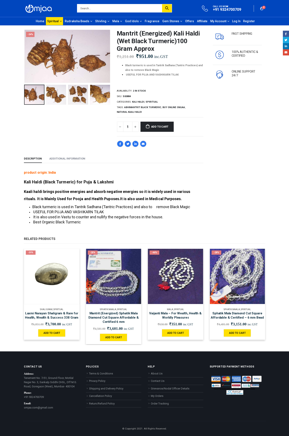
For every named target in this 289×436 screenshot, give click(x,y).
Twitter (127, 143)
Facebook (120, 143)
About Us (156, 373)
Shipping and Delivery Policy (106, 388)
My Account (218, 21)
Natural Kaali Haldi (129, 112)
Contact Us (157, 380)
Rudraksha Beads (77, 21)
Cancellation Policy (100, 395)
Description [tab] (33, 158)
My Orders (157, 395)
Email (143, 143)
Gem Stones (170, 21)
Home (40, 21)
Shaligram (46, 309)
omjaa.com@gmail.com (38, 407)
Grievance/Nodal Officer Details (170, 388)
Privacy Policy (97, 380)
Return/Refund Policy (102, 403)
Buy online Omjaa (173, 107)
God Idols (132, 21)
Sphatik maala (108, 309)
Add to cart (159, 126)
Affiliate (202, 21)
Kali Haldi (138, 101)
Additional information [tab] (67, 158)
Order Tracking (160, 403)
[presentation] (25, 56)
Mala (115, 21)
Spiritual (53, 21)
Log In (236, 21)
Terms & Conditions (101, 373)
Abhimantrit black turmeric (142, 107)
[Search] (167, 8)
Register (249, 21)
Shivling (100, 21)
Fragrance (152, 21)
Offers (189, 21)
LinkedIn (135, 143)
